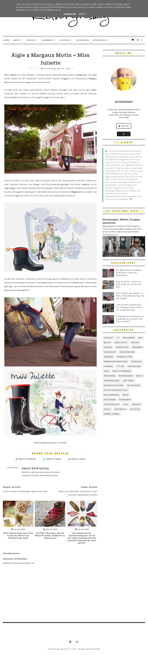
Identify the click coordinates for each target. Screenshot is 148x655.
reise (126, 395)
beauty (107, 343)
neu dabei (129, 381)
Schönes (64, 40)
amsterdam (129, 338)
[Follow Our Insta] (124, 134)
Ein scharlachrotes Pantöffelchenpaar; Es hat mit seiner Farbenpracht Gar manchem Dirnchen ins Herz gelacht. (82, 538)
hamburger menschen (115, 362)
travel (107, 409)
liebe (106, 371)
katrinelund (134, 366)
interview (136, 362)
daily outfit (121, 343)
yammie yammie (112, 414)
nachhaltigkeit (112, 381)
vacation (135, 409)
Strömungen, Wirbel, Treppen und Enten (121, 221)
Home (6, 40)
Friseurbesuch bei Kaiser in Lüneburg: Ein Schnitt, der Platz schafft (130, 319)
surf (125, 404)
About (16, 40)
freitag (135, 343)
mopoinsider (126, 376)
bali (140, 338)
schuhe (34, 68)
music (139, 376)
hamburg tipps (124, 357)
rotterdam (110, 400)
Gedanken (83, 40)
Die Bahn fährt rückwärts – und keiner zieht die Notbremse (130, 272)
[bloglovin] (133, 40)
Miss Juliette (10, 75)
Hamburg (47, 40)
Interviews (99, 40)
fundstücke (122, 347)
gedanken (137, 347)
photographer (111, 395)
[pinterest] (70, 642)
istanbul (108, 366)
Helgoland (75, 192)
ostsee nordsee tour (116, 390)
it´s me (120, 366)
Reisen (31, 40)
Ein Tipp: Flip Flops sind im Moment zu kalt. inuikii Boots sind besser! (50, 535)
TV (118, 338)
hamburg (108, 357)
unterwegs (120, 409)
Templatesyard (88, 649)
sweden (136, 404)
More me (125, 126)
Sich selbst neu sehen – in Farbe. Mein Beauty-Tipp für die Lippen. (130, 295)
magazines (109, 376)
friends (108, 347)
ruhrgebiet (125, 400)
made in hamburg (122, 371)
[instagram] (138, 40)
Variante (45, 443)
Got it (82, 14)
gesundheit (110, 352)
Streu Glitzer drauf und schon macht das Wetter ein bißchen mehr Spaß (18, 535)
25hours (108, 338)
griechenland (127, 352)
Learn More (70, 14)
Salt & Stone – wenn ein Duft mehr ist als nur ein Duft (128, 284)
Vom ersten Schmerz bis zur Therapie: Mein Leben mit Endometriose (129, 307)
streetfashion (112, 404)
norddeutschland (114, 385)
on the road (133, 385)
